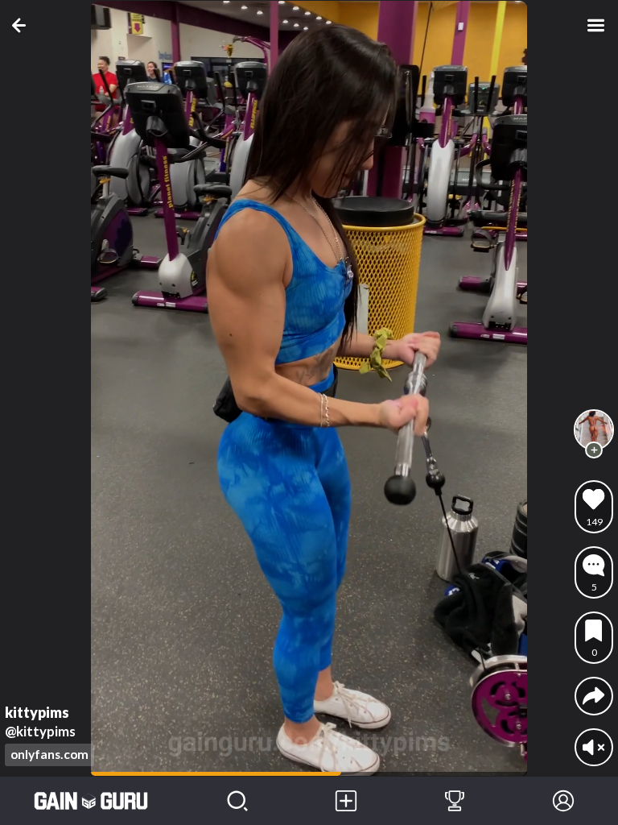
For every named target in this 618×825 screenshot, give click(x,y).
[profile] (594, 429)
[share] (593, 696)
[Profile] (563, 801)
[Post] (345, 801)
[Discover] (237, 801)
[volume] (593, 747)
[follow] (594, 450)
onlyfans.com (49, 754)
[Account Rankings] (454, 801)
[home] (91, 801)
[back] (22, 25)
